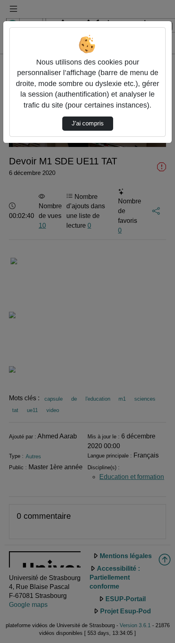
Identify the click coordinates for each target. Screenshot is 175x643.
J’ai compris (88, 123)
